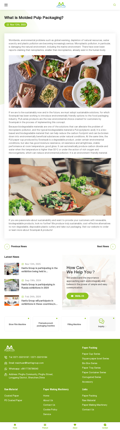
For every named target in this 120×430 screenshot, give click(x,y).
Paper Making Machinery (94, 405)
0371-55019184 (39, 357)
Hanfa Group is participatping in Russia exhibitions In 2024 (38, 286)
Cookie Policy (50, 409)
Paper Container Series (94, 372)
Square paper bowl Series (95, 358)
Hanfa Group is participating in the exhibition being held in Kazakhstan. (39, 270)
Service (47, 414)
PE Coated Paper (13, 400)
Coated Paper (11, 396)
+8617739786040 (29, 369)
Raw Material (88, 400)
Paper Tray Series (91, 368)
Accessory (87, 382)
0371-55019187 (21, 357)
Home (46, 396)
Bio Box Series (89, 363)
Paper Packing (89, 396)
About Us (48, 400)
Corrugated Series (91, 377)
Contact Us (49, 405)
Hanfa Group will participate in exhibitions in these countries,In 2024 (38, 302)
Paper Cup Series (91, 354)
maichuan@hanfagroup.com (29, 363)
